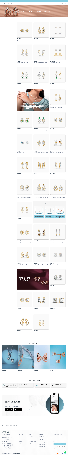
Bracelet (20, 443)
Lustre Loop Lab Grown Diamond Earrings (24, 242)
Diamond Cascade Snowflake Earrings (40, 62)
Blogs (30, 443)
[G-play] (9, 410)
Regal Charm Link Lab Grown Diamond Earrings (41, 332)
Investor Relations (32, 441)
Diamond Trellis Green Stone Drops (56, 85)
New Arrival (21, 434)
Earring (20, 437)
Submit (59, 443)
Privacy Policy (41, 436)
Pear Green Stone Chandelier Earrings (40, 130)
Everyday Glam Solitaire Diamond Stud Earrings (24, 309)
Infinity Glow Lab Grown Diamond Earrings (41, 242)
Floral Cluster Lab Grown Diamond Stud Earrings (41, 264)
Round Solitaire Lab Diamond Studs (56, 264)
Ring (19, 436)
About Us (30, 434)
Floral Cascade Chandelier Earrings (56, 40)
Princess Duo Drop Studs (54, 372)
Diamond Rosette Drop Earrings (22, 62)
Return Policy (41, 437)
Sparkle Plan (41, 434)
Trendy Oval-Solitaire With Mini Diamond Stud (57, 287)
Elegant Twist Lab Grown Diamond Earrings (24, 219)
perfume (20, 446)
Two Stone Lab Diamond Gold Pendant (8, 372)
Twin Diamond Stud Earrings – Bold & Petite (41, 309)
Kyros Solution (17, 453)
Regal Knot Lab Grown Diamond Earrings (57, 152)
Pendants (20, 441)
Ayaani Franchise (32, 437)
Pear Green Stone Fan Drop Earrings (56, 107)
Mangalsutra (21, 445)
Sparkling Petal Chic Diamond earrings (24, 40)
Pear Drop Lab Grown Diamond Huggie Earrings (57, 242)
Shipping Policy (42, 444)
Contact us (41, 448)
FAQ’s (30, 439)
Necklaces (21, 439)
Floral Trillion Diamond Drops (55, 62)
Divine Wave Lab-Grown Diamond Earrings (41, 152)
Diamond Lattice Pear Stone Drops (23, 85)
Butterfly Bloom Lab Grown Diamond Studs (24, 264)
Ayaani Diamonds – (59, 1)
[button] (2, 4)
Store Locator (31, 436)
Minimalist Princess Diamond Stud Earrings (57, 309)
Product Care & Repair (43, 446)
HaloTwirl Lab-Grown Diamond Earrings (24, 197)
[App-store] (18, 410)
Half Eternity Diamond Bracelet (23, 372)
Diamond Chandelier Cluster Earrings (40, 85)
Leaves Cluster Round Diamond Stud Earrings (24, 332)
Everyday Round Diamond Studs (55, 130)
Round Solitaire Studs (20, 152)
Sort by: (48, 20)
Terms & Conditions (42, 442)
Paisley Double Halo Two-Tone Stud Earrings (41, 197)
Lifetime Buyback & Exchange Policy (44, 440)
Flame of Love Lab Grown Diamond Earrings (41, 40)
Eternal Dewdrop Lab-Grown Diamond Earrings (57, 197)
